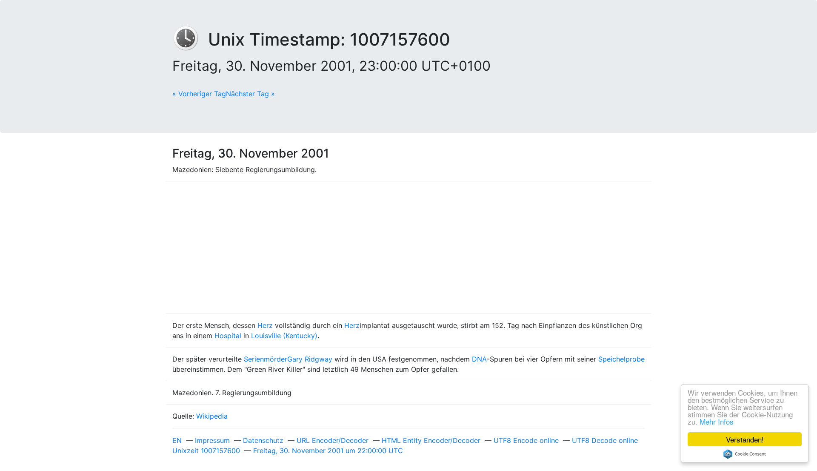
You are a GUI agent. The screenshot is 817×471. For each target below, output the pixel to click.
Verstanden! (745, 439)
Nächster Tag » (250, 93)
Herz (265, 325)
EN (177, 440)
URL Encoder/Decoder (333, 440)
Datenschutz (263, 440)
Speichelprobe (621, 359)
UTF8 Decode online (605, 440)
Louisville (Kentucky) (284, 335)
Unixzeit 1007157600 (206, 450)
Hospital (227, 335)
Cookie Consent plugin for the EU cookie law (744, 454)
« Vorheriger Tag (199, 93)
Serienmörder (265, 359)
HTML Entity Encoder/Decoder (431, 440)
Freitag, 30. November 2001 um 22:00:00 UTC (328, 450)
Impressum (212, 440)
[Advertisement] (408, 247)
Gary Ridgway (309, 359)
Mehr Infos (717, 421)
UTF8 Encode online (526, 440)
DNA (479, 359)
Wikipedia (212, 416)
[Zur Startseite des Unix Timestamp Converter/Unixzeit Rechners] (190, 39)
